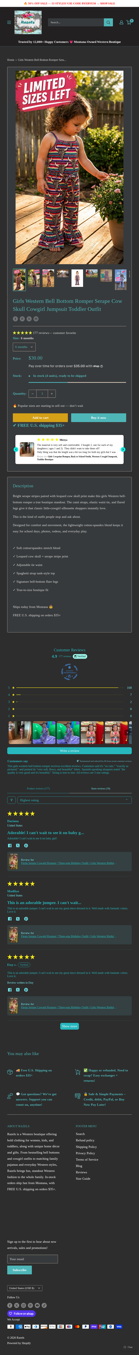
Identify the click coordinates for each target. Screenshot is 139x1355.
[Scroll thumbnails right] (127, 732)
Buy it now (98, 418)
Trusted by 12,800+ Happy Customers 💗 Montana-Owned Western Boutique (69, 42)
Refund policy (85, 1140)
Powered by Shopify (19, 1343)
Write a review (69, 751)
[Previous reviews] (16, 449)
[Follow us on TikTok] (44, 1305)
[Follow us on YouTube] (37, 1305)
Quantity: (19, 393)
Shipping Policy (86, 1147)
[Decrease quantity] (32, 394)
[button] (23, 333)
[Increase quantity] (52, 394)
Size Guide (83, 1178)
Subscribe (19, 1270)
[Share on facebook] (9, 846)
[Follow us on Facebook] (9, 1305)
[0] (129, 22)
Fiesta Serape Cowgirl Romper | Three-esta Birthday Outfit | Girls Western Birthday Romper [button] (69, 863)
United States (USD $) (21, 1288)
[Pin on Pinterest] (22, 319)
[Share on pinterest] (26, 846)
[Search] (108, 22)
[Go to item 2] (44, 732)
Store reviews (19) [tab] (100, 788)
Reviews (81, 1172)
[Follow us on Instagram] (23, 1305)
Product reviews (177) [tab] (38, 788)
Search (80, 1134)
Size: (23, 338)
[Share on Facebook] (15, 319)
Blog (79, 1166)
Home (10, 59)
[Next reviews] (123, 449)
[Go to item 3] (68, 732)
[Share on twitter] (17, 846)
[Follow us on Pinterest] (30, 1305)
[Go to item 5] (116, 732)
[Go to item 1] (20, 732)
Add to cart (40, 418)
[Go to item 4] (92, 732)
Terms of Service (87, 1159)
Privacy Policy (85, 1153)
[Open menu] (9, 22)
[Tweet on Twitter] (29, 319)
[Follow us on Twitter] (16, 1305)
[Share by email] (36, 319)
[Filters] (11, 800)
